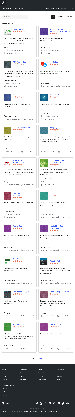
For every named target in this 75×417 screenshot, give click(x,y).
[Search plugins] (26, 17)
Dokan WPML (54, 95)
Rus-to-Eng (17, 226)
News (4, 373)
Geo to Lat (53, 62)
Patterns (23, 379)
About (4, 370)
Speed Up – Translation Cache (20, 161)
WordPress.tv (43, 379)
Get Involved (61, 370)
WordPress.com (8, 385)
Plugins (22, 376)
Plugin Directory (7, 8)
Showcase (23, 370)
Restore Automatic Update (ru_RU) (56, 161)
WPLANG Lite (18, 95)
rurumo (52, 193)
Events (59, 373)
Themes (23, 373)
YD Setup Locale (19, 324)
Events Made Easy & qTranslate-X (56, 227)
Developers (42, 376)
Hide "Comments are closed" (19, 194)
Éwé (7, 403)
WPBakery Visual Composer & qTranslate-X (59, 30)
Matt (4, 389)
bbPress (5, 392)
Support (41, 373)
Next (40, 358)
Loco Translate (19, 29)
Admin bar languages (21, 292)
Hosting (4, 376)
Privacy (4, 379)
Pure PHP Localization (21, 128)
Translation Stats (19, 259)
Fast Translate (55, 324)
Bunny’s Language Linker (59, 292)
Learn (40, 370)
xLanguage (53, 128)
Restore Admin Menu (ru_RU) (55, 260)
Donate (60, 376)
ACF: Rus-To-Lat (19, 62)
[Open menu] (72, 3)
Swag (59, 379)
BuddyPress (7, 395)
